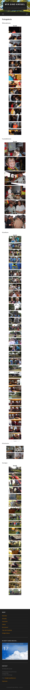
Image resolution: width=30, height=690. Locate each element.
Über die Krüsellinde (7, 630)
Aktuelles (4, 618)
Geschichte (4, 621)
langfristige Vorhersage (15, 658)
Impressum (4, 681)
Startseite (4, 615)
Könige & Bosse (6, 633)
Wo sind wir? (5, 627)
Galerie (4, 624)
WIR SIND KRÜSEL (15, 4)
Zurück (15, 25)
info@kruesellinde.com (10, 678)
